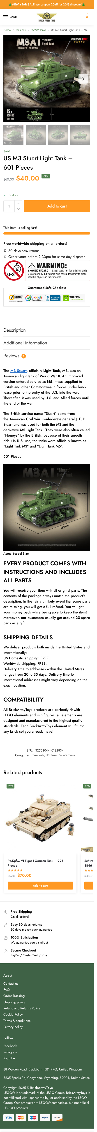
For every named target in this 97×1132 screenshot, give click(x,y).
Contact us (10, 983)
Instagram (10, 1052)
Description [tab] (14, 330)
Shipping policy (14, 1002)
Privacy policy (13, 1026)
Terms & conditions (16, 1020)
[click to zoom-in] (46, 78)
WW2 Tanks (38, 30)
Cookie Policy (13, 1014)
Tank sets (21, 30)
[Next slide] (83, 79)
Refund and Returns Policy (21, 1008)
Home (7, 30)
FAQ (6, 989)
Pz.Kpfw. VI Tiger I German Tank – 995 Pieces (36, 863)
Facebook (10, 1045)
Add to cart (57, 206)
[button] (86, 17)
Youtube (9, 1058)
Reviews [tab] (13, 355)
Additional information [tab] (25, 342)
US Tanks (52, 755)
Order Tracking (14, 995)
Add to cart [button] (40, 885)
